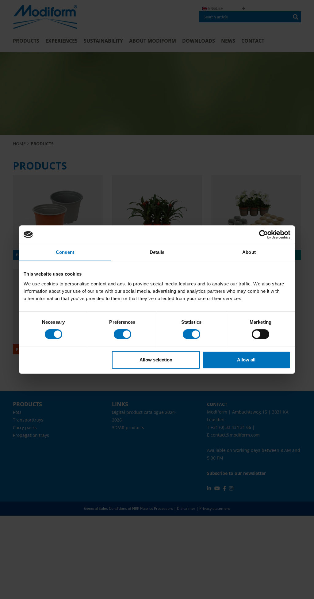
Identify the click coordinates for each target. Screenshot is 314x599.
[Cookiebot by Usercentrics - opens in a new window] (263, 234)
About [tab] (249, 252)
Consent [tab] (65, 252)
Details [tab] (157, 252)
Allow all (246, 359)
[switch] (122, 334)
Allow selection (156, 359)
